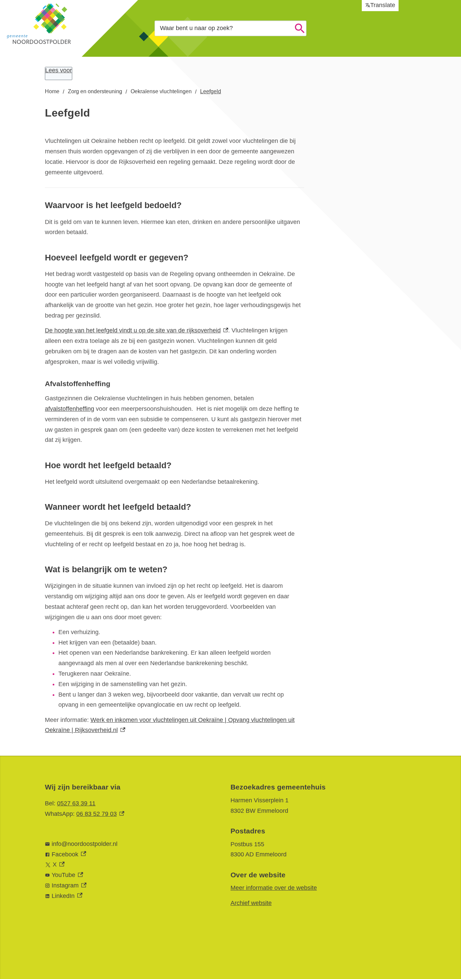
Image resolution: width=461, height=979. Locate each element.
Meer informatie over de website (274, 887)
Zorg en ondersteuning (95, 91)
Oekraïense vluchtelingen (161, 91)
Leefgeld (210, 91)
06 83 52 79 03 (100, 813)
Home (52, 91)
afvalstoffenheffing (69, 408)
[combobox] (230, 28)
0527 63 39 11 (76, 803)
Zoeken (299, 28)
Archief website (251, 903)
